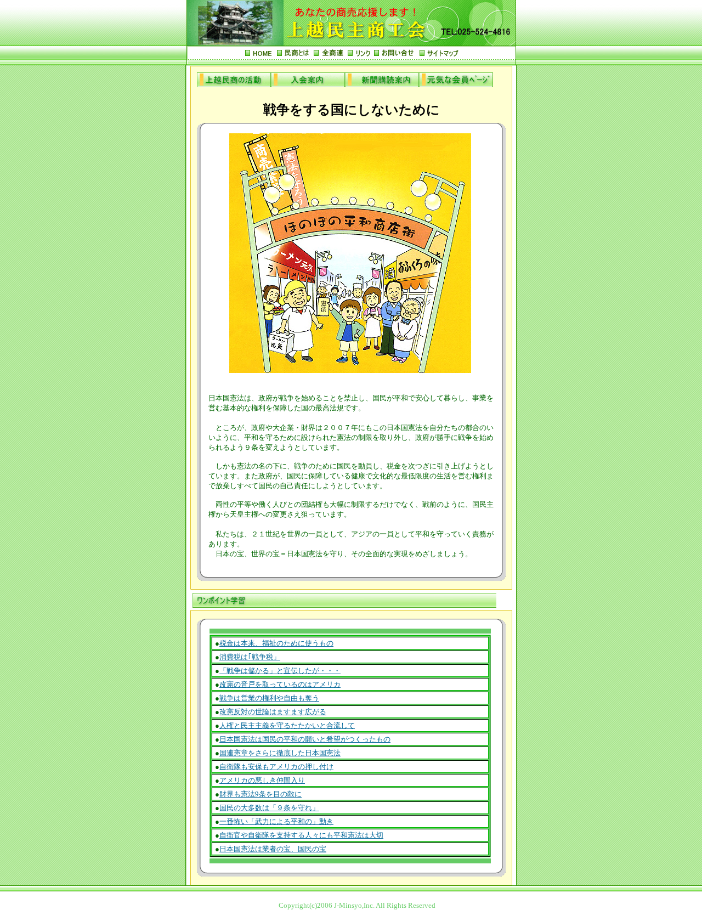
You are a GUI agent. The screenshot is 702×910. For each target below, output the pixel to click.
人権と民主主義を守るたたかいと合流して (287, 725)
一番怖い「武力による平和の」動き (276, 821)
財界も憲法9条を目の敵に (260, 794)
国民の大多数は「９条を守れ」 (269, 808)
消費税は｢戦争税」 (249, 657)
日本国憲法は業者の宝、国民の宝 (272, 849)
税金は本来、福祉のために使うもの (276, 643)
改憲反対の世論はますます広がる (272, 712)
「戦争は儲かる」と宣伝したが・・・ (280, 670)
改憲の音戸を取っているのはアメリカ (280, 684)
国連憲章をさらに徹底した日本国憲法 (280, 753)
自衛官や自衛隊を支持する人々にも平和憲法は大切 (301, 835)
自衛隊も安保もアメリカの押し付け (276, 766)
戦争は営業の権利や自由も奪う (269, 698)
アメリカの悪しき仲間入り (262, 780)
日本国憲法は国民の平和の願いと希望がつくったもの (304, 739)
